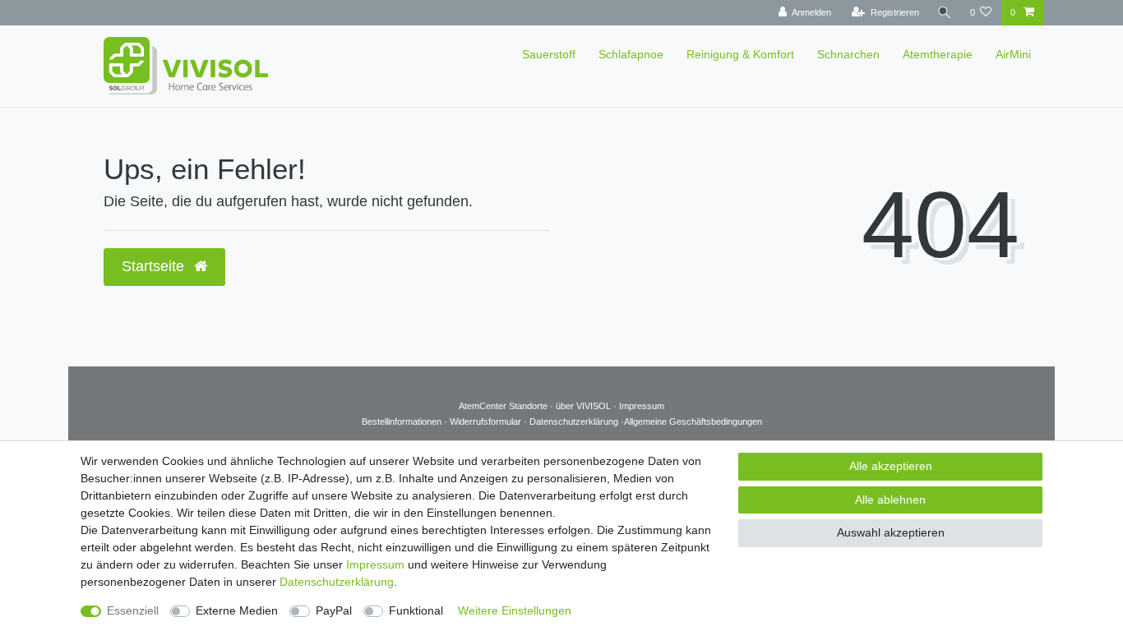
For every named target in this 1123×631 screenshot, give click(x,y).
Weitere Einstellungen (514, 610)
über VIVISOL (583, 406)
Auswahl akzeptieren (891, 532)
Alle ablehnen (890, 499)
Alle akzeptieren (890, 465)
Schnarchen (848, 54)
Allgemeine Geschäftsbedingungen (693, 421)
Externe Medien (237, 610)
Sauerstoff (548, 54)
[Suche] (944, 12)
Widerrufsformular (487, 421)
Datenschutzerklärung (575, 421)
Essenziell (133, 610)
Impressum (641, 406)
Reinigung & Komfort (740, 54)
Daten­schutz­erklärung (337, 581)
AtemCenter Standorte (503, 406)
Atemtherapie (938, 54)
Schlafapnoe (630, 54)
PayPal (334, 610)
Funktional (416, 610)
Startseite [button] (155, 266)
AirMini (1013, 54)
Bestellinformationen (403, 421)
